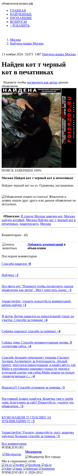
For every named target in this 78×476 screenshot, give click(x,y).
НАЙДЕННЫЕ (21, 14)
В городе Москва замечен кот (41, 216)
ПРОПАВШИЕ (21, 18)
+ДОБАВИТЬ (20, 25)
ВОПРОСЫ (18, 22)
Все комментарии (14, 443)
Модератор (33, 452)
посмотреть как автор (42, 82)
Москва (45, 224)
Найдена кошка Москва (59, 54)
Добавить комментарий (45, 244)
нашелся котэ (29, 224)
